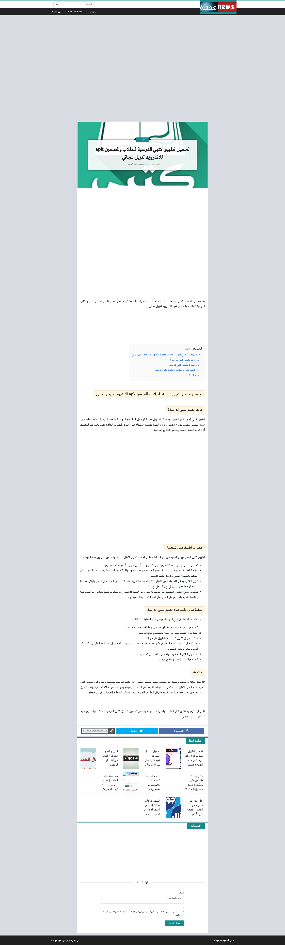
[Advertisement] (142, 68)
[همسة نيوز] (218, 7)
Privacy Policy (75, 11)
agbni (152, 164)
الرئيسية (93, 11)
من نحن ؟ (56, 11)
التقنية (142, 140)
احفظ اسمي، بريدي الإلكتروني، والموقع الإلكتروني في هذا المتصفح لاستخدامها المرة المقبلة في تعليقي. (143, 913)
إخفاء (187, 349)
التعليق (181, 893)
